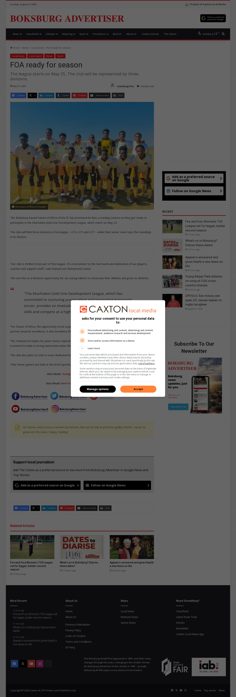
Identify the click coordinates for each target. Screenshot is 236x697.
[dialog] (118, 348)
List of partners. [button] (146, 363)
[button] (118, 348)
